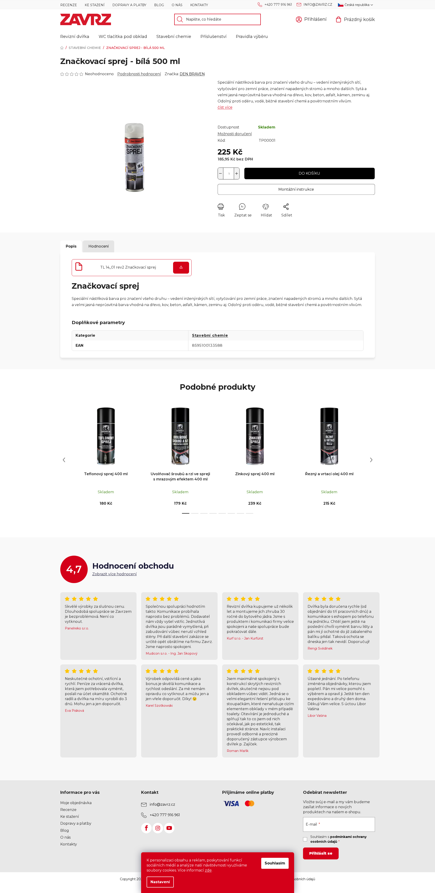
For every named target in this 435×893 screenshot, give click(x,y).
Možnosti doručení (235, 134)
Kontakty (199, 5)
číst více (225, 107)
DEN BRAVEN (192, 74)
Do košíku (309, 173)
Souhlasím (275, 863)
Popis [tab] (71, 246)
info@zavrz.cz (317, 5)
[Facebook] (146, 828)
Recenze (68, 5)
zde (208, 870)
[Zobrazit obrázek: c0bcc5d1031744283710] (134, 153)
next (371, 460)
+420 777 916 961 (278, 5)
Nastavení (160, 882)
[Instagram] (158, 828)
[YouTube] (169, 828)
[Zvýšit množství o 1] (236, 173)
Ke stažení (95, 5)
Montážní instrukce (296, 189)
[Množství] (228, 173)
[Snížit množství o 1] (220, 173)
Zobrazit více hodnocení (114, 574)
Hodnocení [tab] (98, 246)
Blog (159, 5)
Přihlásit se (320, 853)
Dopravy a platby (129, 5)
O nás (177, 5)
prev (64, 460)
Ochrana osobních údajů (296, 879)
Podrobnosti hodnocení (139, 74)
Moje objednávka (76, 803)
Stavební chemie (210, 335)
